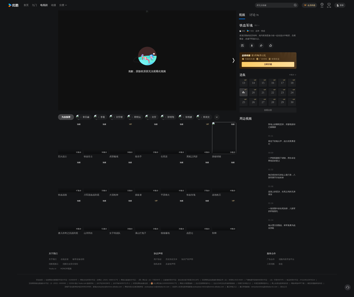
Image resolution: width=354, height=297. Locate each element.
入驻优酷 (271, 264)
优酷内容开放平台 (286, 259)
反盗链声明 (170, 264)
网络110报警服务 (186, 283)
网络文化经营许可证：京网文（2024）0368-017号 (99, 280)
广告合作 (271, 259)
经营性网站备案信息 (140, 283)
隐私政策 (158, 264)
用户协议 (158, 259)
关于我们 (53, 259)
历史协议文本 (171, 259)
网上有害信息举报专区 (280, 283)
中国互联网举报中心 (261, 283)
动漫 (53, 5)
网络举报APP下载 (297, 283)
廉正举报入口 (232, 287)
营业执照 (39, 280)
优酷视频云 (53, 264)
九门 (34, 5)
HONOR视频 (65, 268)
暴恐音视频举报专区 (314, 283)
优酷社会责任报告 (70, 264)
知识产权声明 (187, 259)
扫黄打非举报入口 (244, 283)
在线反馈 (64, 259)
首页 (26, 5)
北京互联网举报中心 (203, 283)
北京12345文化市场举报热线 (224, 283)
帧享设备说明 (78, 259)
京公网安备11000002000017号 (165, 283)
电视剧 (44, 5)
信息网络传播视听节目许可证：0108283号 (61, 280)
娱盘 (281, 264)
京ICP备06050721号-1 (121, 283)
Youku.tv (52, 268)
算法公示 (283, 287)
